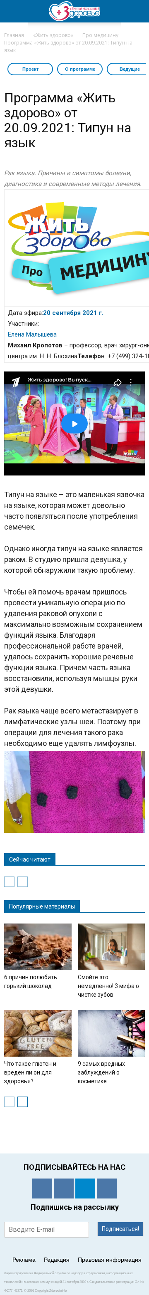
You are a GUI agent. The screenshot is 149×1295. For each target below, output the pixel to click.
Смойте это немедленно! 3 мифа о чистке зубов (108, 986)
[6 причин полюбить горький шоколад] (38, 947)
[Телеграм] (85, 1188)
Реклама (24, 1259)
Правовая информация (110, 1259)
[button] (137, 11)
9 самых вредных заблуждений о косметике (101, 1072)
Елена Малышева (32, 334)
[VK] (64, 1188)
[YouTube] (107, 1188)
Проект (30, 69)
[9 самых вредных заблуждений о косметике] (111, 1033)
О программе (80, 69)
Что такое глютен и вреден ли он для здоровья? (30, 1072)
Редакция (57, 1259)
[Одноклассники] (42, 1188)
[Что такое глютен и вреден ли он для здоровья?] (38, 1033)
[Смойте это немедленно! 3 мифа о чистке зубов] (111, 947)
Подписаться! (120, 1229)
